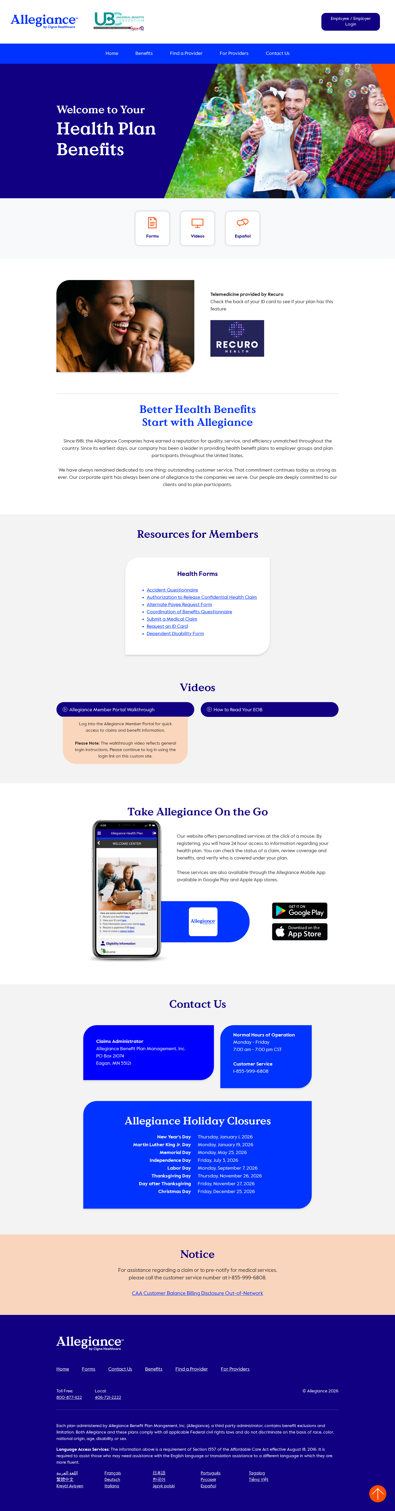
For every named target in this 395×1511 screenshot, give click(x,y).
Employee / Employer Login (351, 22)
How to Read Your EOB (238, 709)
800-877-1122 (69, 1398)
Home (112, 53)
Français (113, 1473)
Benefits (144, 53)
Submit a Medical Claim (172, 619)
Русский (208, 1480)
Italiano (112, 1486)
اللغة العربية (67, 1473)
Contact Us (278, 53)
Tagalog (257, 1473)
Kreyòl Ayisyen (69, 1486)
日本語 (159, 1473)
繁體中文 (65, 1480)
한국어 (159, 1480)
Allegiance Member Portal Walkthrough (112, 709)
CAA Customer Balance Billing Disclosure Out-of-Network (197, 1293)
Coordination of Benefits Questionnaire (189, 612)
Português (211, 1473)
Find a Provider (186, 53)
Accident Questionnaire (172, 590)
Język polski (164, 1486)
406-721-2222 (108, 1398)
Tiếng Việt (258, 1480)
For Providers (234, 53)
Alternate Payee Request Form (179, 604)
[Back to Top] (377, 1493)
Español (208, 1486)
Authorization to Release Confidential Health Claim (202, 597)
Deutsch (112, 1480)
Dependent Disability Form (175, 633)
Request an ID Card (167, 626)
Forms (88, 1369)
